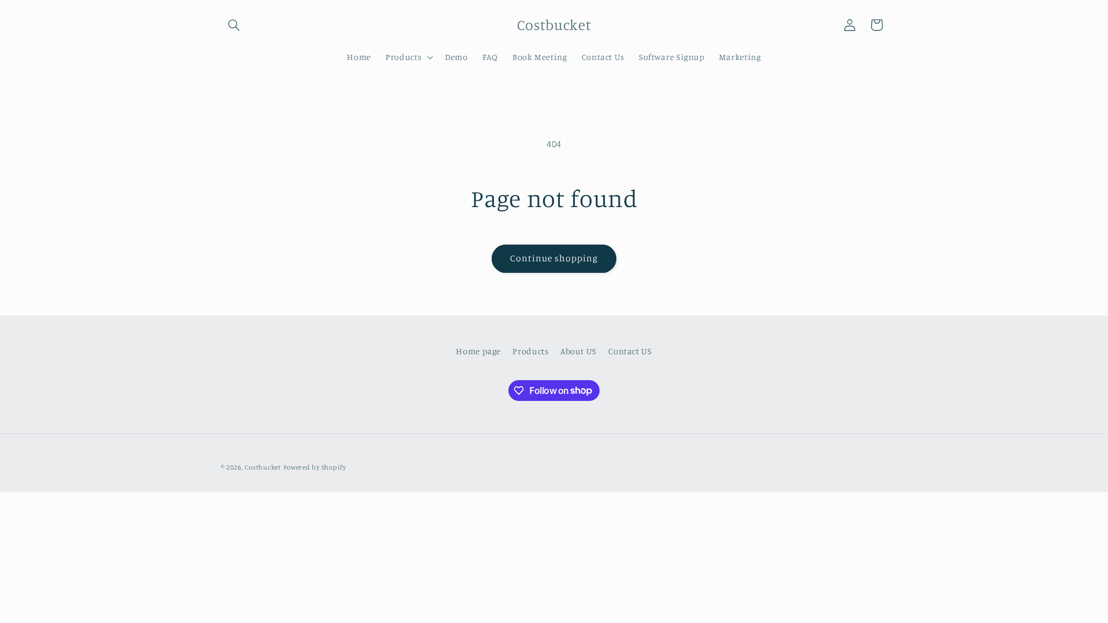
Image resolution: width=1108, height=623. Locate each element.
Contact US (630, 351)
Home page (478, 351)
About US (578, 351)
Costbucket (262, 467)
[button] (234, 25)
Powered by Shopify (314, 467)
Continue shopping (554, 258)
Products (530, 351)
